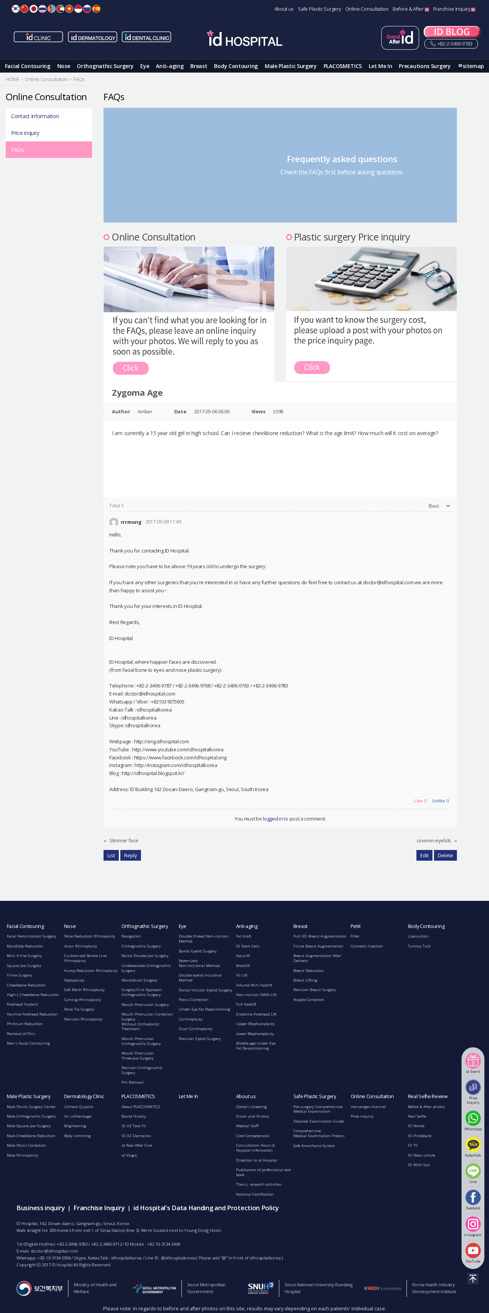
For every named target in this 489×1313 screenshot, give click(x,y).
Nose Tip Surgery (79, 1009)
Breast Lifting (305, 980)
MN (51, 9)
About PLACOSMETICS (140, 1106)
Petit (356, 926)
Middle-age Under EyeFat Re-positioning (255, 1046)
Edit (424, 855)
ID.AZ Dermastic (136, 1135)
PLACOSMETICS (343, 66)
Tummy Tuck (419, 946)
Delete (445, 855)
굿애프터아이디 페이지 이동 (400, 38)
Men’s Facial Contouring (28, 1043)
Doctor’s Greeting (251, 1106)
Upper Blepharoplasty (255, 1023)
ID (78, 9)
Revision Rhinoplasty (83, 1019)
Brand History (133, 1116)
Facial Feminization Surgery (31, 936)
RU (87, 9)
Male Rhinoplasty (22, 1155)
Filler (355, 936)
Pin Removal (132, 1082)
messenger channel (368, 1106)
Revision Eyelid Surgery (200, 1038)
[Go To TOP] (472, 1278)
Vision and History (252, 1116)
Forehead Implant (22, 1004)
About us (284, 9)
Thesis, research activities (259, 1184)
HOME (12, 79)
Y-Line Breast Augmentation (318, 946)
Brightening (75, 1125)
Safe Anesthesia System (314, 1145)
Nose (63, 66)
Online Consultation (367, 9)
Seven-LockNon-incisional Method (199, 963)
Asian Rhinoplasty (80, 946)
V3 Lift (242, 975)
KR (15, 9)
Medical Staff (247, 1125)
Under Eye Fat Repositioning (204, 1009)
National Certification (255, 1194)
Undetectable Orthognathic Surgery (146, 968)
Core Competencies (252, 1135)
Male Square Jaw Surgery (29, 1125)
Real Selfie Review (428, 1096)
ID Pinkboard (419, 1135)
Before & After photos (426, 1106)
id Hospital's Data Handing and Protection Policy (206, 1207)
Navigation (131, 936)
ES (96, 9)
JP (33, 9)
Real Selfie (417, 1116)
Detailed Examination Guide (318, 1121)
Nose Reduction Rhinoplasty (89, 936)
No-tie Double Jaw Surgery (144, 955)
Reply (130, 855)
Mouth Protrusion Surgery (145, 1004)
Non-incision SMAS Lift (256, 994)
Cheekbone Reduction (26, 985)
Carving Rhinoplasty (82, 999)
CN (24, 9)
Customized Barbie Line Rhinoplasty (85, 958)
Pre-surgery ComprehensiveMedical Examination (318, 1109)
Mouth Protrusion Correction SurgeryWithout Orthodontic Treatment (147, 1021)
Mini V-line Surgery (24, 955)
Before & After (409, 9)
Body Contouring (236, 66)
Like (420, 801)
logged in (273, 818)
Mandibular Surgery (139, 980)
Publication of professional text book (263, 1172)
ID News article (421, 1155)
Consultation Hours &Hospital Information (255, 1148)
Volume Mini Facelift (254, 985)
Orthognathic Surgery (105, 66)
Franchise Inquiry (452, 9)
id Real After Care (136, 1145)
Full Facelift (246, 1004)
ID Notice (416, 1125)
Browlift (243, 965)
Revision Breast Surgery (314, 989)
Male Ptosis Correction (26, 1145)
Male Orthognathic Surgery (31, 1116)
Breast (198, 66)
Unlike (440, 801)
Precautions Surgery (424, 66)
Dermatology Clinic (84, 1096)
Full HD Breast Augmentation (320, 936)
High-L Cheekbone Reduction (33, 994)
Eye (144, 66)
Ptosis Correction (194, 999)
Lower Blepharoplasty (255, 1033)
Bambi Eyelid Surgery (198, 951)
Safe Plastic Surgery (319, 9)
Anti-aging (169, 66)
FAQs (17, 149)
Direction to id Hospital (256, 1160)
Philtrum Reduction (25, 1023)
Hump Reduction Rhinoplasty (91, 970)
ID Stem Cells (248, 946)
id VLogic (129, 1155)
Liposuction (418, 936)
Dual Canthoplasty (195, 1028)
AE (60, 9)
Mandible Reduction (25, 946)
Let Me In (380, 66)
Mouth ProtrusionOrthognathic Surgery (141, 1041)
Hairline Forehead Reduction (32, 1014)
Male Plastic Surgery (291, 66)
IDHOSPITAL (244, 39)
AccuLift (243, 955)
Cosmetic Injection (367, 946)
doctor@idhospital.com (54, 1251)
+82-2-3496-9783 (454, 44)
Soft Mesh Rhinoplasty (84, 989)
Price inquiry (25, 132)
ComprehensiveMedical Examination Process (319, 1133)
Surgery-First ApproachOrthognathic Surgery (141, 992)
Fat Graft (243, 936)
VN (69, 9)
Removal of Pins (21, 1033)
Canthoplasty (190, 1019)
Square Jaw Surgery (24, 965)
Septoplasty (74, 980)
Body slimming (77, 1135)
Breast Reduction (308, 970)
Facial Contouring (27, 66)
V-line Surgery (19, 975)
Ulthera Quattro (78, 1106)
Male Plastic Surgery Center (31, 1106)
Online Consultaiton (372, 1096)
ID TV (413, 1145)
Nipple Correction (308, 999)
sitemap (473, 66)
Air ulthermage (77, 1116)
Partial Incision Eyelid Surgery (205, 990)
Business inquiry (40, 1207)
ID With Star (419, 1164)
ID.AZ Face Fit (133, 1125)
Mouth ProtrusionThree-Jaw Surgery (137, 1056)
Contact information (35, 116)
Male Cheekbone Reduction (31, 1135)
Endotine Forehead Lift (256, 1014)
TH (42, 9)
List (111, 855)
